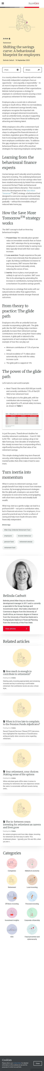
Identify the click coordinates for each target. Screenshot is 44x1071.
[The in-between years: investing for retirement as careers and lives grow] (22, 808)
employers (8, 536)
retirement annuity (26, 542)
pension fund (9, 542)
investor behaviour (24, 536)
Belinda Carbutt (8, 60)
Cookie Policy (17, 1063)
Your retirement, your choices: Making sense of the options (21, 773)
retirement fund (9, 548)
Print (6, 70)
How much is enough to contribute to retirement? (17, 673)
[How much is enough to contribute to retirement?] (22, 658)
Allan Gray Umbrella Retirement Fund (17, 530)
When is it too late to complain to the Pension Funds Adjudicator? (21, 723)
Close (38, 1063)
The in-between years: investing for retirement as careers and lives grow (22, 824)
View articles (10, 629)
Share (28, 70)
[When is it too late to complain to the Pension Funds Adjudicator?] (22, 708)
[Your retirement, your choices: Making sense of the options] (22, 758)
